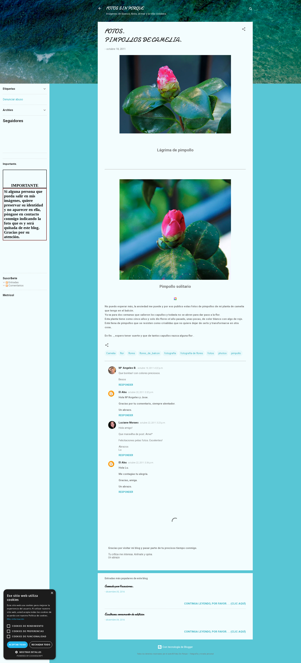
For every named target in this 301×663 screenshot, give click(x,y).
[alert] (29, 624)
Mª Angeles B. (127, 367)
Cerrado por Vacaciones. (119, 586)
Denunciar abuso (13, 99)
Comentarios (16, 285)
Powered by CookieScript (30, 655)
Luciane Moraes (128, 422)
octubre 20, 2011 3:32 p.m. (141, 392)
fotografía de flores (191, 353)
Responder (126, 384)
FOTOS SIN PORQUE (124, 8)
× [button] (52, 593)
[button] (244, 29)
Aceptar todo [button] (17, 644)
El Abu (123, 392)
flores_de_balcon (150, 353)
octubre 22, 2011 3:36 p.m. (141, 462)
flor (122, 353)
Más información (15, 619)
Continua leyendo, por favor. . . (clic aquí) (215, 603)
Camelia (110, 353)
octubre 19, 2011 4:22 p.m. (150, 368)
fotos (210, 353)
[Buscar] (251, 9)
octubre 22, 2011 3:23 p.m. (152, 422)
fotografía (170, 353)
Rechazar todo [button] (41, 644)
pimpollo (236, 353)
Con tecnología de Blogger (177, 647)
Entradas (13, 282)
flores (131, 353)
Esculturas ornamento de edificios (124, 614)
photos (222, 353)
